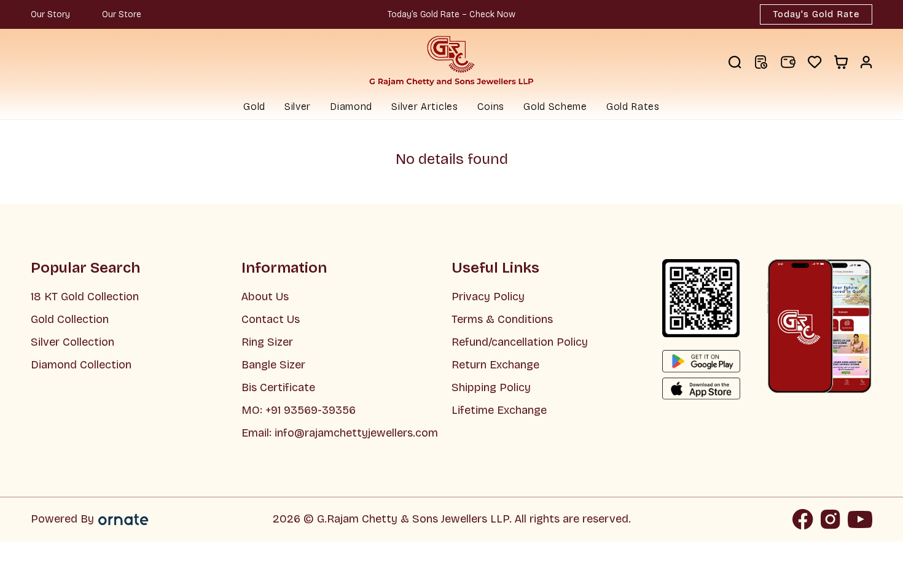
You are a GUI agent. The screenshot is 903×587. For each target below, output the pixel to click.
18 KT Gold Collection (85, 296)
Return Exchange (495, 364)
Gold (254, 106)
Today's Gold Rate (816, 14)
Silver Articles (424, 106)
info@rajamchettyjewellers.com (356, 433)
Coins (491, 106)
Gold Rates (633, 106)
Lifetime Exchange (499, 410)
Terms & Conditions (502, 319)
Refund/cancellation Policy (520, 342)
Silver (297, 106)
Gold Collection (70, 319)
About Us (265, 296)
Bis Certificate (278, 387)
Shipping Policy (491, 387)
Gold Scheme (555, 106)
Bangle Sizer (273, 364)
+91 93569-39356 (309, 410)
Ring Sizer (267, 342)
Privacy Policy (488, 296)
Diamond (351, 106)
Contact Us (270, 319)
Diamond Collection (81, 364)
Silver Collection (72, 342)
